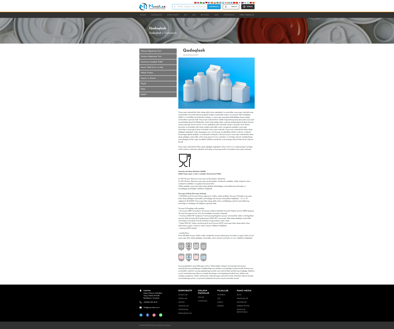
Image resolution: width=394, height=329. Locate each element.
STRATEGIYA (183, 309)
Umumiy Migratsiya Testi (151, 56)
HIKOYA (181, 302)
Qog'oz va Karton (148, 78)
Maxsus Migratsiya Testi (151, 51)
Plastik (143, 84)
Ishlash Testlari (147, 73)
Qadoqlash (155, 33)
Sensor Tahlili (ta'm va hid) (152, 67)
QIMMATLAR (183, 306)
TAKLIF (234, 7)
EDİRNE (220, 306)
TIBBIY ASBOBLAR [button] (246, 15)
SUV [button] (185, 15)
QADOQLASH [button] (156, 15)
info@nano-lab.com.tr (151, 307)
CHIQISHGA (202, 301)
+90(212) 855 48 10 (150, 302)
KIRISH (250, 7)
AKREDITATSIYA (243, 306)
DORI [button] (216, 15)
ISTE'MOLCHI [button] (229, 15)
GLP (218, 298)
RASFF (144, 95)
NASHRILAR (242, 302)
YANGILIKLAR (242, 298)
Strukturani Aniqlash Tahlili (152, 62)
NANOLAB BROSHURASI (242, 311)
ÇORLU (220, 302)
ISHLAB (201, 297)
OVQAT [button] (143, 15)
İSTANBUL (221, 295)
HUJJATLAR (182, 295)
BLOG (239, 295)
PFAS (143, 89)
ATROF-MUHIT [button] (173, 15)
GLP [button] (194, 15)
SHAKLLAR (182, 298)
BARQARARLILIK (185, 313)
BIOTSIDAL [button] (205, 15)
